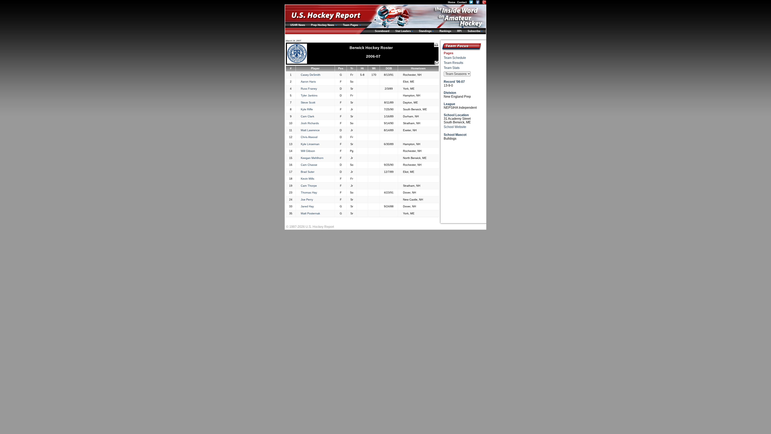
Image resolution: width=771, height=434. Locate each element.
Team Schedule (455, 57)
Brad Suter (307, 171)
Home (451, 2)
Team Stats (452, 68)
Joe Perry (307, 199)
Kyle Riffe (307, 109)
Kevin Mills (307, 178)
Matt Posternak (310, 213)
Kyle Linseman (310, 144)
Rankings (445, 31)
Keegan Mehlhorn (312, 158)
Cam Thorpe (309, 185)
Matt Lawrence (310, 130)
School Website (455, 127)
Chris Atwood (309, 137)
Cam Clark (307, 116)
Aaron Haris (308, 81)
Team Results (453, 62)
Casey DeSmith (310, 74)
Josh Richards (310, 123)
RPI (459, 31)
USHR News (297, 25)
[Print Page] (436, 45)
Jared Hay (307, 206)
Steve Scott (308, 102)
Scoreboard (382, 31)
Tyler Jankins (309, 95)
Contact (462, 2)
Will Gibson (308, 151)
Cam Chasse (309, 164)
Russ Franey (309, 88)
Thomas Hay (309, 192)
